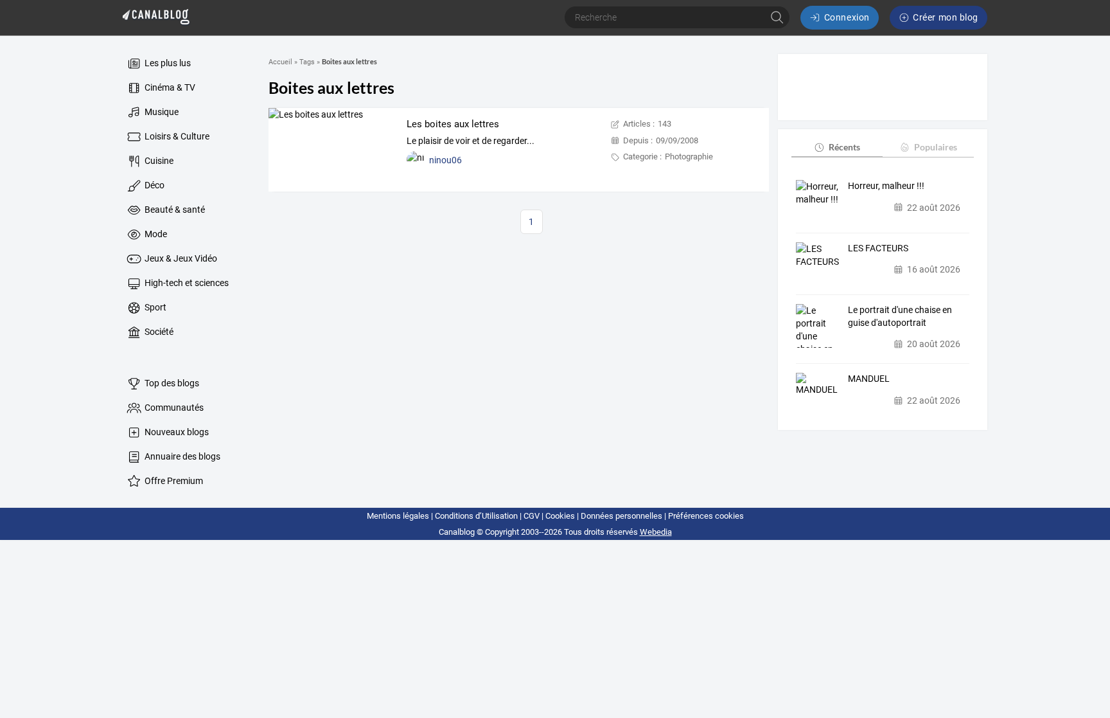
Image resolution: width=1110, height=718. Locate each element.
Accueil (280, 62)
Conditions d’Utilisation (476, 516)
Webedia (656, 532)
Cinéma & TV (169, 87)
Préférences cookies (706, 516)
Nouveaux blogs (176, 432)
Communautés (173, 407)
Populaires (935, 146)
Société (158, 332)
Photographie (689, 156)
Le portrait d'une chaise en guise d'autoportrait (900, 316)
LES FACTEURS (878, 248)
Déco (153, 185)
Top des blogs (171, 383)
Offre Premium (173, 481)
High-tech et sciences (186, 283)
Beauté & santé (174, 209)
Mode (155, 234)
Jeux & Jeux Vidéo (180, 258)
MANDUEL (869, 378)
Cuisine (158, 161)
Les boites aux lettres (453, 124)
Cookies (560, 516)
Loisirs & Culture (176, 136)
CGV (532, 516)
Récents (844, 146)
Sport (154, 307)
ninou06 (445, 160)
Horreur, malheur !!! (886, 186)
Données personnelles (621, 516)
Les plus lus (167, 63)
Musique (161, 112)
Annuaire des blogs (181, 456)
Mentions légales (398, 516)
